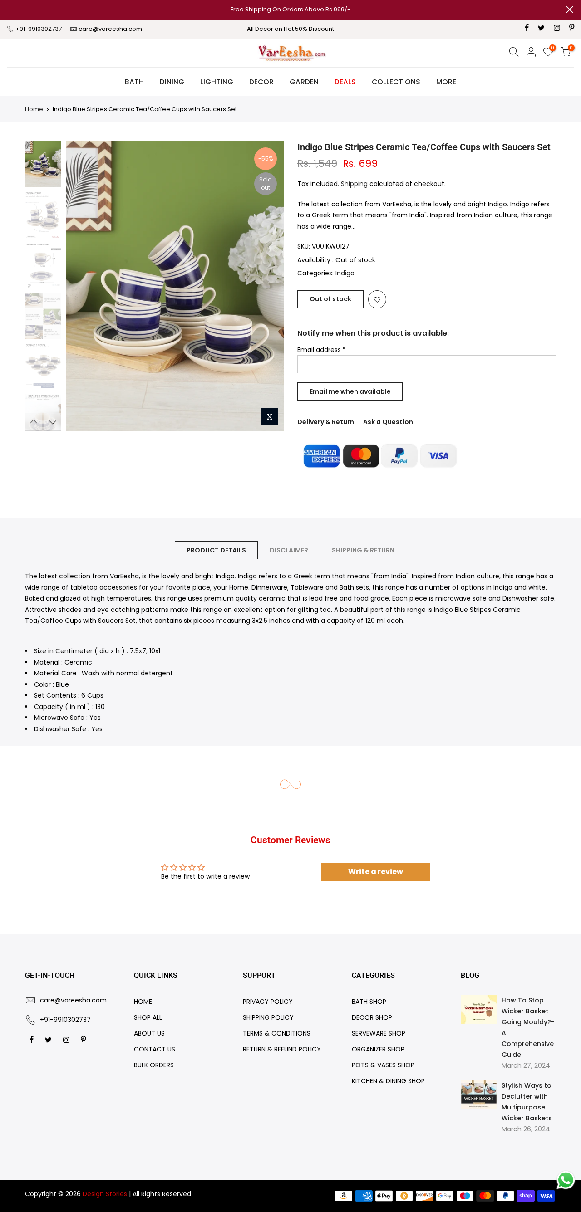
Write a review (375, 871)
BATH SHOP (369, 1001)
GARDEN (304, 82)
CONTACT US (154, 1049)
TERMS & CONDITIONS (276, 1033)
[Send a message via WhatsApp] (565, 1180)
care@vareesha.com (110, 28)
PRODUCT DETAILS (216, 550)
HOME (143, 1001)
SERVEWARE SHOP (378, 1033)
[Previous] (81, 285)
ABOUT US (149, 1033)
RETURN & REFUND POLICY (282, 1049)
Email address (321, 349)
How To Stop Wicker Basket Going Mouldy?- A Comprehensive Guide (528, 1027)
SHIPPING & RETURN (363, 550)
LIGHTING (216, 82)
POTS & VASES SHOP (383, 1065)
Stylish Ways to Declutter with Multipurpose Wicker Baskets (527, 1102)
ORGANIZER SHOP (378, 1049)
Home (34, 109)
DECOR (261, 82)
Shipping (354, 183)
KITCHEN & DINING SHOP (388, 1080)
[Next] (267, 285)
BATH (134, 82)
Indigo (345, 273)
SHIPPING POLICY (268, 1017)
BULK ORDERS (154, 1065)
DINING (172, 82)
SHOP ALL (148, 1017)
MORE (446, 82)
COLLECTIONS (396, 82)
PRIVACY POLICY (268, 1001)
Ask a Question (388, 421)
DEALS (345, 82)
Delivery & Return (325, 421)
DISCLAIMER (289, 550)
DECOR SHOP (372, 1017)
